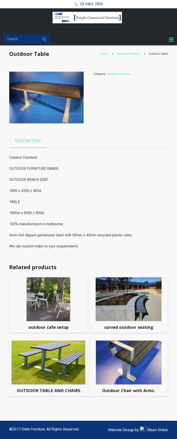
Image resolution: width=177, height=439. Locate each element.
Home (104, 53)
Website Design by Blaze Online (138, 430)
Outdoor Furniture (128, 53)
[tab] (28, 141)
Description (28, 140)
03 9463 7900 (91, 4)
